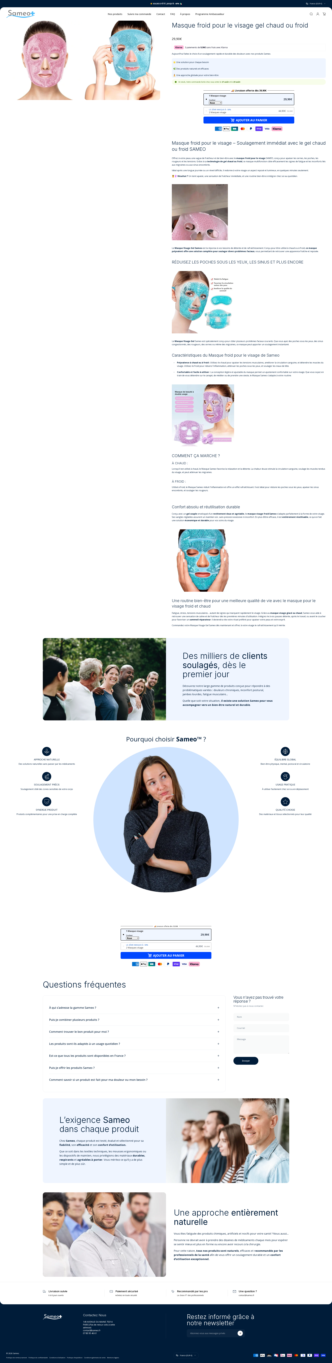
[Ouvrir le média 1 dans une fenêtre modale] (122, 57)
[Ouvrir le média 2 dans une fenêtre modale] (44, 57)
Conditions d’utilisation (57, 1358)
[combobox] (316, 3)
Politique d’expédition (74, 1358)
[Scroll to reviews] (249, 33)
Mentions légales (113, 1358)
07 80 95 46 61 (90, 1333)
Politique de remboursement (16, 1358)
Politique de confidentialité (38, 1358)
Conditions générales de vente (95, 1358)
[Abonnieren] (240, 1333)
